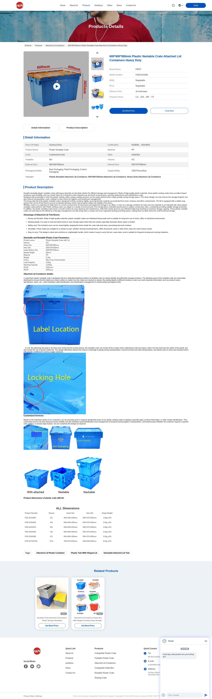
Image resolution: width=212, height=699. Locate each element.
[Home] (37, 654)
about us (74, 5)
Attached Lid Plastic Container (50, 553)
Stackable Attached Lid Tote (117, 553)
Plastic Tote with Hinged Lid (84, 553)
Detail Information (40, 127)
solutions (98, 5)
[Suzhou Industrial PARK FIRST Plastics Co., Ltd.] (19, 5)
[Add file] (163, 695)
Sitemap (39, 696)
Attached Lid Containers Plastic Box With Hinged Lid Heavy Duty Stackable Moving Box (88, 619)
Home (62, 5)
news (119, 5)
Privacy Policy (29, 696)
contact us (131, 5)
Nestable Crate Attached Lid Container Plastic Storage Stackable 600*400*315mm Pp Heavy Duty (52, 619)
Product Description (77, 127)
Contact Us (70, 673)
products (86, 5)
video (109, 5)
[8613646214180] (38, 666)
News (68, 668)
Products (38, 45)
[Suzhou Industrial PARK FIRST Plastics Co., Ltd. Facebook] (26, 666)
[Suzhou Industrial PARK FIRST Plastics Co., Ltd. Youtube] (32, 666)
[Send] (206, 695)
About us (69, 653)
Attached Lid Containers (55, 45)
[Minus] (205, 641)
